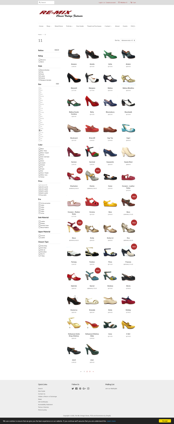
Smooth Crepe (44, 225)
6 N (41, 100)
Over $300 (43, 195)
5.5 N (42, 96)
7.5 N (42, 112)
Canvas (42, 235)
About (117, 26)
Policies (69, 26)
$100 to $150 (44, 187)
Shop (48, 26)
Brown (42, 154)
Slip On (42, 254)
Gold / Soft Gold (44, 156)
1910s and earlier (45, 203)
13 (41, 138)
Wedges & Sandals (45, 80)
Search (40, 388)
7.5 (41, 110)
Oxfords (42, 78)
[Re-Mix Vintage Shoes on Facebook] (76, 389)
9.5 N (42, 124)
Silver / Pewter (44, 173)
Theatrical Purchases (94, 26)
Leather (42, 221)
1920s (42, 205)
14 (41, 140)
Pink (41, 167)
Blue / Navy (43, 150)
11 (41, 130)
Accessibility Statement (45, 404)
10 (41, 126)
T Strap (42, 256)
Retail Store (59, 26)
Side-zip (42, 250)
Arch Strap (43, 247)
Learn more (111, 421)
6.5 (41, 102)
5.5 (41, 94)
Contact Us (41, 394)
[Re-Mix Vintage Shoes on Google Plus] (84, 389)
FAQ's (133, 26)
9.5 (41, 122)
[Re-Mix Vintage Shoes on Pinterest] (80, 389)
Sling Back (43, 252)
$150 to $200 (44, 189)
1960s (42, 211)
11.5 (41, 132)
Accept (165, 421)
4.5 (41, 90)
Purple (42, 169)
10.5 (41, 128)
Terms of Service (43, 407)
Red (41, 171)
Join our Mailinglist (111, 388)
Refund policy (42, 410)
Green (42, 161)
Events (125, 26)
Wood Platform (44, 227)
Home (41, 26)
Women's (43, 60)
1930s (42, 207)
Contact (108, 26)
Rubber (42, 223)
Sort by (117, 40)
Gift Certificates (43, 402)
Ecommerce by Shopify (103, 416)
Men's (42, 62)
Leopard (42, 163)
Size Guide (80, 26)
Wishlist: (123, 2)
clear (57, 83)
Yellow (42, 177)
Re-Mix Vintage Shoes (82, 416)
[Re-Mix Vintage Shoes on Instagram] (88, 389)
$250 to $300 (44, 193)
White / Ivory (43, 175)
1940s (42, 209)
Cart (134, 2)
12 (41, 134)
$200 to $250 (44, 191)
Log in (101, 2)
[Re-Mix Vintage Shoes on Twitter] (73, 389)
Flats (41, 72)
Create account (111, 2)
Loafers (42, 76)
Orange (42, 165)
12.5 (41, 136)
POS (91, 416)
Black (42, 148)
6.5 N (42, 104)
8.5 (41, 116)
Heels (42, 74)
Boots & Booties (44, 70)
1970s (42, 213)
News (40, 399)
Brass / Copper (44, 152)
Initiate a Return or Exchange (47, 396)
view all (57, 50)
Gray (41, 158)
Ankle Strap (43, 245)
